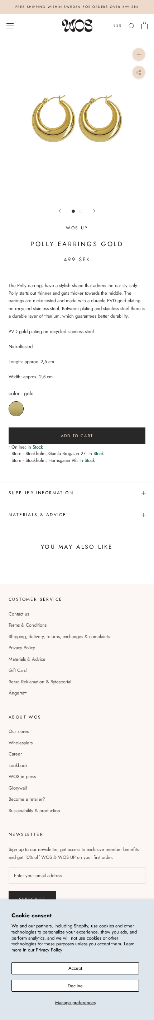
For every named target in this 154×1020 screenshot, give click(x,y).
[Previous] (60, 210)
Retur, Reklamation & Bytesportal (40, 681)
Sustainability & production (34, 810)
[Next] (94, 210)
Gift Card (18, 670)
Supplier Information (41, 493)
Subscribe (32, 899)
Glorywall (18, 788)
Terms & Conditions (28, 625)
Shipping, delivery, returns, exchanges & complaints (59, 636)
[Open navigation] (10, 25)
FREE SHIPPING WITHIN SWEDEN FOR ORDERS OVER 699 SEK (77, 6)
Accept (75, 968)
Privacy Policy (49, 949)
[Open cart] (144, 25)
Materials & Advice (27, 659)
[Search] (132, 26)
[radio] (16, 408)
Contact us (19, 613)
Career (15, 753)
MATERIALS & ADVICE (37, 514)
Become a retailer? (27, 799)
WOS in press (22, 776)
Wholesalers (21, 742)
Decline (75, 985)
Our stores (19, 731)
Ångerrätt (18, 692)
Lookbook (18, 765)
